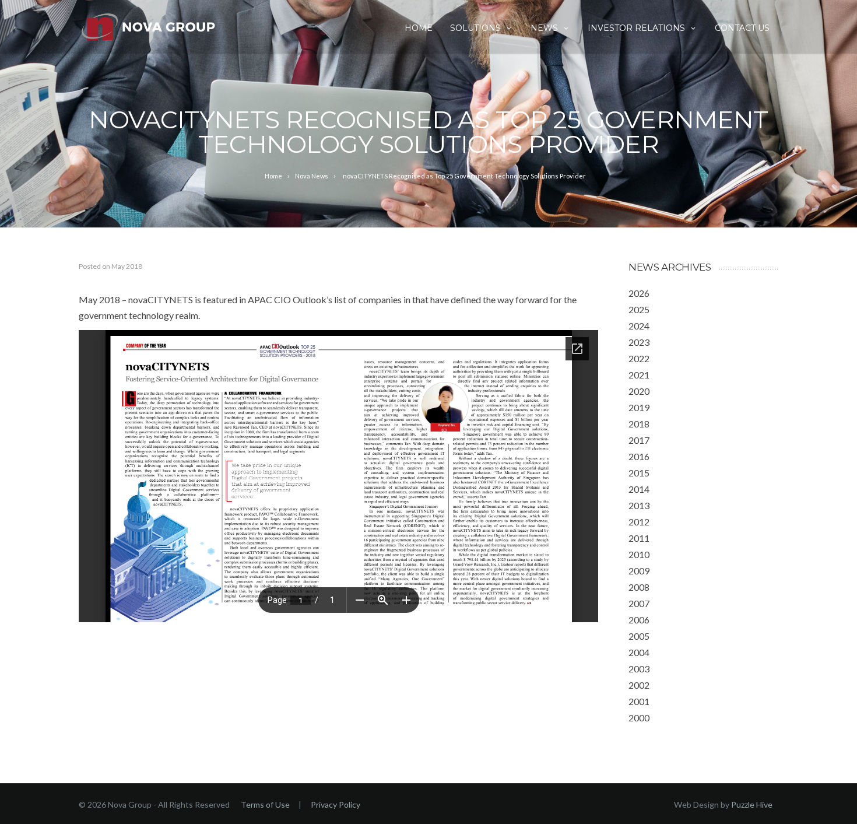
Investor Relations (636, 28)
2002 (638, 684)
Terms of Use (265, 804)
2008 (638, 586)
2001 (638, 701)
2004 (638, 652)
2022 (638, 358)
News (544, 28)
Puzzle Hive (751, 804)
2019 (638, 407)
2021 (638, 374)
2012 (638, 521)
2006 (638, 619)
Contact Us (742, 28)
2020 (638, 391)
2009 (638, 570)
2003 (638, 668)
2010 (638, 554)
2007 (638, 603)
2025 (638, 309)
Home (419, 28)
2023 (638, 342)
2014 (638, 489)
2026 (638, 293)
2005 (638, 635)
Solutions (475, 28)
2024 (638, 325)
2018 (638, 423)
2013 (638, 505)
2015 (638, 472)
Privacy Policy (335, 804)
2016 (638, 456)
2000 (638, 717)
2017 (638, 440)
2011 (638, 538)
